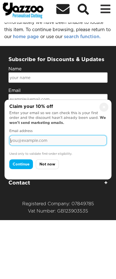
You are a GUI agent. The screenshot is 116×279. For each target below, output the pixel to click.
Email (14, 90)
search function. (82, 36)
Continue (21, 164)
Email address (21, 131)
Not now (47, 164)
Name (14, 69)
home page (26, 36)
